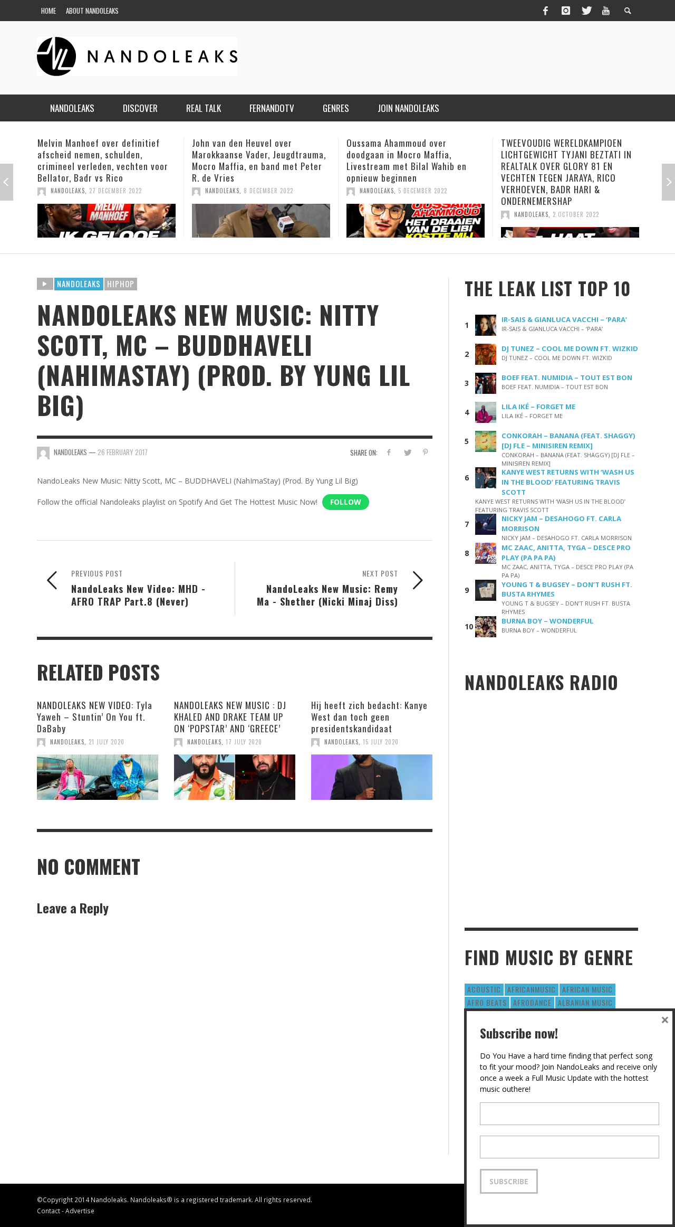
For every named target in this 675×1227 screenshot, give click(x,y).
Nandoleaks (79, 283)
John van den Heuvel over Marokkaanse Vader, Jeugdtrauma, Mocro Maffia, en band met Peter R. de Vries (259, 160)
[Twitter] (586, 10)
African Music (587, 989)
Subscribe (508, 1181)
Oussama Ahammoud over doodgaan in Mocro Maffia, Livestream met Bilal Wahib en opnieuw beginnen (406, 160)
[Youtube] (606, 10)
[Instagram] (566, 10)
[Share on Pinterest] (425, 452)
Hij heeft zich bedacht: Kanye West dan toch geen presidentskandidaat (369, 717)
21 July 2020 (106, 742)
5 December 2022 (422, 190)
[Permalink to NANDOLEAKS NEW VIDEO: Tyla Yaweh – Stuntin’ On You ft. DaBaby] (97, 777)
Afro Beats (487, 1002)
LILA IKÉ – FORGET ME (538, 406)
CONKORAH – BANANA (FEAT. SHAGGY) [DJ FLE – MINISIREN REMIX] (568, 440)
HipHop (120, 283)
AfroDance (532, 1002)
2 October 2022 (576, 214)
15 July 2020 (381, 742)
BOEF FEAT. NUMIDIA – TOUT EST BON (567, 377)
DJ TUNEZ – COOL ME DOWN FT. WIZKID (570, 348)
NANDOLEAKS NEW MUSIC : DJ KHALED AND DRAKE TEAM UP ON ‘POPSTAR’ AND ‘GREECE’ (230, 717)
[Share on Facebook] (389, 452)
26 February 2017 (123, 452)
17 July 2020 (244, 742)
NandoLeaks (68, 190)
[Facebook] (545, 10)
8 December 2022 (268, 190)
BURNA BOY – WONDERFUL (548, 621)
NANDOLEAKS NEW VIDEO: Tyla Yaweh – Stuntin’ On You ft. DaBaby (94, 717)
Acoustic (484, 989)
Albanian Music (585, 1002)
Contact (48, 1210)
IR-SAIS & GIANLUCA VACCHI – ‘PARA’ (564, 319)
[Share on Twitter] (407, 452)
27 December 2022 (115, 190)
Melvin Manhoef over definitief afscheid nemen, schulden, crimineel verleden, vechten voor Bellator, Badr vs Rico (102, 160)
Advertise (79, 1210)
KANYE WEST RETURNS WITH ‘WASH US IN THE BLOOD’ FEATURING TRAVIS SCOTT (568, 482)
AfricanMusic (531, 989)
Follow (345, 502)
